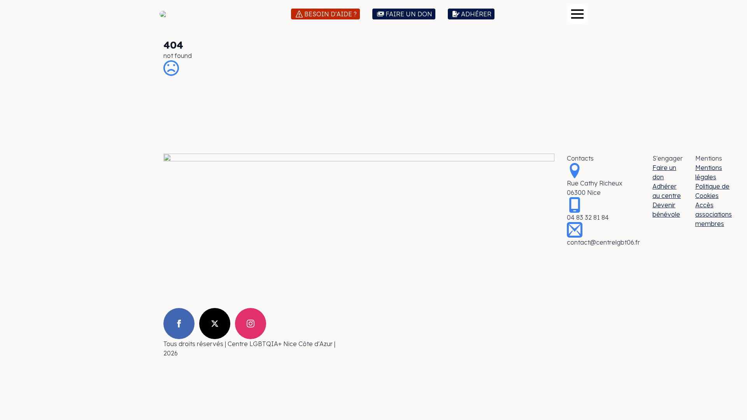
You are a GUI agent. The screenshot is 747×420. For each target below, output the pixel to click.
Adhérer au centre (666, 191)
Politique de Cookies (712, 191)
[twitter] (214, 323)
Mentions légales (708, 172)
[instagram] (250, 323)
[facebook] (179, 323)
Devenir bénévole (666, 209)
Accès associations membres (713, 214)
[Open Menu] (577, 14)
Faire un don (664, 172)
